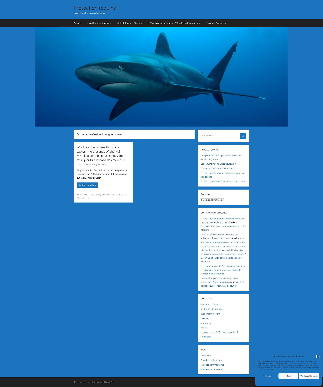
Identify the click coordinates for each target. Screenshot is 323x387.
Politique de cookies (275, 382)
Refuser (288, 376)
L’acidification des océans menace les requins (223, 181)
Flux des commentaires (212, 365)
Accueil (77, 23)
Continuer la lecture (87, 185)
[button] (318, 356)
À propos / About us (216, 23)
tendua (104, 165)
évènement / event (210, 314)
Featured (205, 318)
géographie (101, 194)
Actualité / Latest (88, 194)
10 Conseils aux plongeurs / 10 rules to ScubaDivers (174, 23)
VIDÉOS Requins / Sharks (129, 23)
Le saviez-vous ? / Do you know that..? (219, 332)
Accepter (268, 376)
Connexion (206, 355)
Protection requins (95, 8)
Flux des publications (211, 360)
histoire (204, 327)
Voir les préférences (309, 376)
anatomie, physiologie (211, 309)
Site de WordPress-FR (211, 369)
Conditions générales (288, 382)
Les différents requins (98, 23)
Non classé (206, 336)
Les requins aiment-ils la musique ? (218, 168)
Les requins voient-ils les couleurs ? (218, 164)
